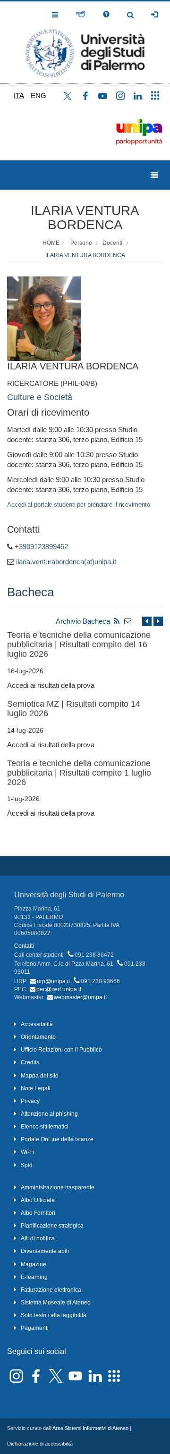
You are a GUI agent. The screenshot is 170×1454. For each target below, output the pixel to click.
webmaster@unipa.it (80, 997)
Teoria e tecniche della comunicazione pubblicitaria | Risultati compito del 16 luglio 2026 (79, 644)
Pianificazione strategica (52, 1225)
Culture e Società (39, 397)
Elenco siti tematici (44, 1126)
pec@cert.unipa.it (58, 989)
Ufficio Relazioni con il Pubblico (61, 1049)
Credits (30, 1062)
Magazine (33, 1264)
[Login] (154, 14)
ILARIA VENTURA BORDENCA (85, 218)
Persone (81, 243)
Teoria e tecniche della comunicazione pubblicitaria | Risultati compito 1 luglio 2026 (79, 773)
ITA (19, 96)
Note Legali (36, 1088)
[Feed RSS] (116, 621)
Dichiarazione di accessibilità (40, 1443)
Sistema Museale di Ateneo (56, 1302)
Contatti (24, 946)
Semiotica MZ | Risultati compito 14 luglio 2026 (73, 708)
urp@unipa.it (53, 981)
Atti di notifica (38, 1238)
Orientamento (38, 1037)
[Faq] (106, 14)
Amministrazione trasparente (57, 1187)
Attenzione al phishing (49, 1114)
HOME (51, 243)
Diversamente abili (45, 1251)
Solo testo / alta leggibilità (53, 1315)
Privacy (30, 1101)
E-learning (34, 1277)
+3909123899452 (41, 547)
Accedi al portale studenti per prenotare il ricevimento (78, 504)
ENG (38, 96)
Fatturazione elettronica (51, 1290)
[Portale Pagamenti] (80, 14)
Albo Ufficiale (38, 1200)
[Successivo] (158, 621)
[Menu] (154, 175)
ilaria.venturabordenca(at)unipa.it (66, 562)
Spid (27, 1165)
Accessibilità (37, 1024)
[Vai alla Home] (85, 42)
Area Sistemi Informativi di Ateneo (90, 1428)
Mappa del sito (40, 1075)
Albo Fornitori (38, 1213)
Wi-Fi (27, 1152)
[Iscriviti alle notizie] (128, 621)
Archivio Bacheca (83, 621)
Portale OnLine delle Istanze (57, 1139)
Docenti (112, 243)
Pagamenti (35, 1328)
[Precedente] (147, 621)
